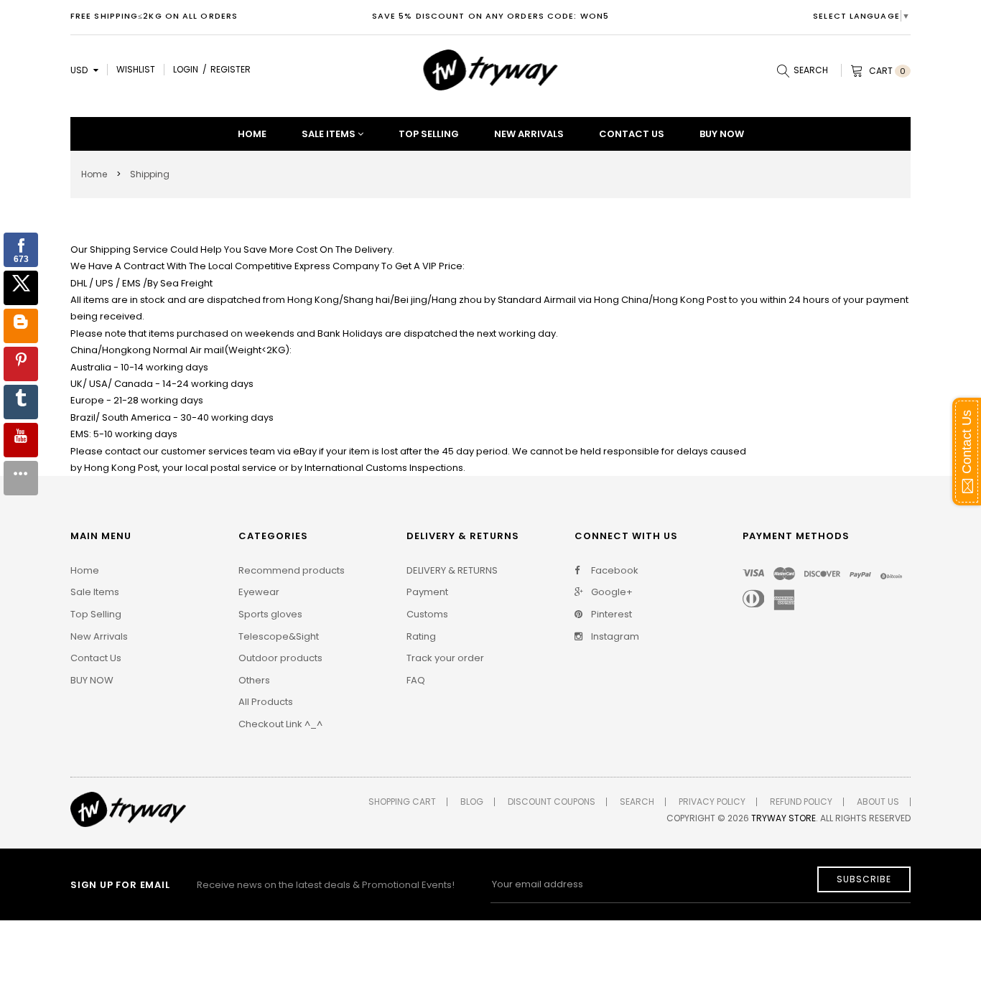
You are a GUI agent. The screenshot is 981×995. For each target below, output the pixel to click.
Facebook (613, 570)
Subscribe (864, 879)
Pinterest (610, 614)
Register (230, 69)
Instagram (614, 636)
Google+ (611, 592)
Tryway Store (783, 818)
